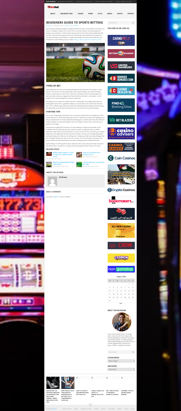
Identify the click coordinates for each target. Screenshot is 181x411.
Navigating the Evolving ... (65, 1)
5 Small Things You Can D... (124, 1)
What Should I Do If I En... (85, 1)
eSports (131, 14)
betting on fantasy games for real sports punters (87, 39)
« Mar (120, 303)
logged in (56, 197)
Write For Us (67, 409)
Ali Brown (48, 25)
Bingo (109, 14)
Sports (120, 14)
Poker (90, 14)
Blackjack (111, 409)
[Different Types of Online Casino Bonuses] (127, 383)
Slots (100, 14)
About (52, 14)
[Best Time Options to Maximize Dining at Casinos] (112, 383)
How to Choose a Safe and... (104, 1)
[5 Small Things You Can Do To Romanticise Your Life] (97, 383)
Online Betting (66, 14)
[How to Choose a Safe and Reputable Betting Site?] (82, 383)
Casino (80, 14)
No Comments (74, 25)
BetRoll (54, 409)
